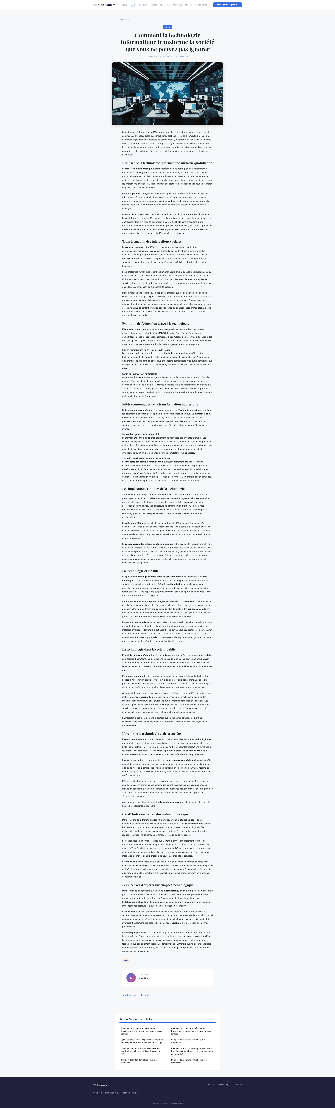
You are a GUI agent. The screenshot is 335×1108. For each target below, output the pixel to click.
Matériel (188, 5)
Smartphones (201, 5)
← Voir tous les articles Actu (135, 995)
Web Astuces (104, 5)
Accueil (125, 5)
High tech (142, 5)
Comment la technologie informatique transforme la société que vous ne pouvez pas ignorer (141, 1031)
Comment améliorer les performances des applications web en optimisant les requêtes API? (141, 1051)
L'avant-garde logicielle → (227, 5)
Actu (133, 5)
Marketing (177, 5)
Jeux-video (165, 5)
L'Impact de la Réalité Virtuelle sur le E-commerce (139, 1061)
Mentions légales (224, 1084)
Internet (153, 5)
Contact (238, 1084)
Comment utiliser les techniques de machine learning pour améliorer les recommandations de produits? (192, 1051)
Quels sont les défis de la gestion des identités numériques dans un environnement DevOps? (142, 1041)
